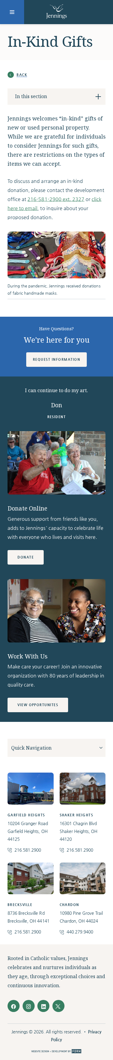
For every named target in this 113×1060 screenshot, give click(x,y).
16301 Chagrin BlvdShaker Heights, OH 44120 (79, 831)
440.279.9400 (80, 931)
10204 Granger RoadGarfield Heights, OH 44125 (28, 831)
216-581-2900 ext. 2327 (55, 199)
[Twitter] (58, 1006)
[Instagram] (29, 1006)
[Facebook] (14, 1006)
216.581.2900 (27, 849)
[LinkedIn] (43, 1006)
